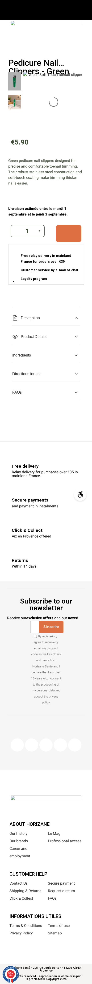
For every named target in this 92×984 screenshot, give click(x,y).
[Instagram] (31, 745)
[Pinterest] (46, 745)
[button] (31, 43)
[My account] (53, 43)
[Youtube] (60, 745)
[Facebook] (17, 745)
